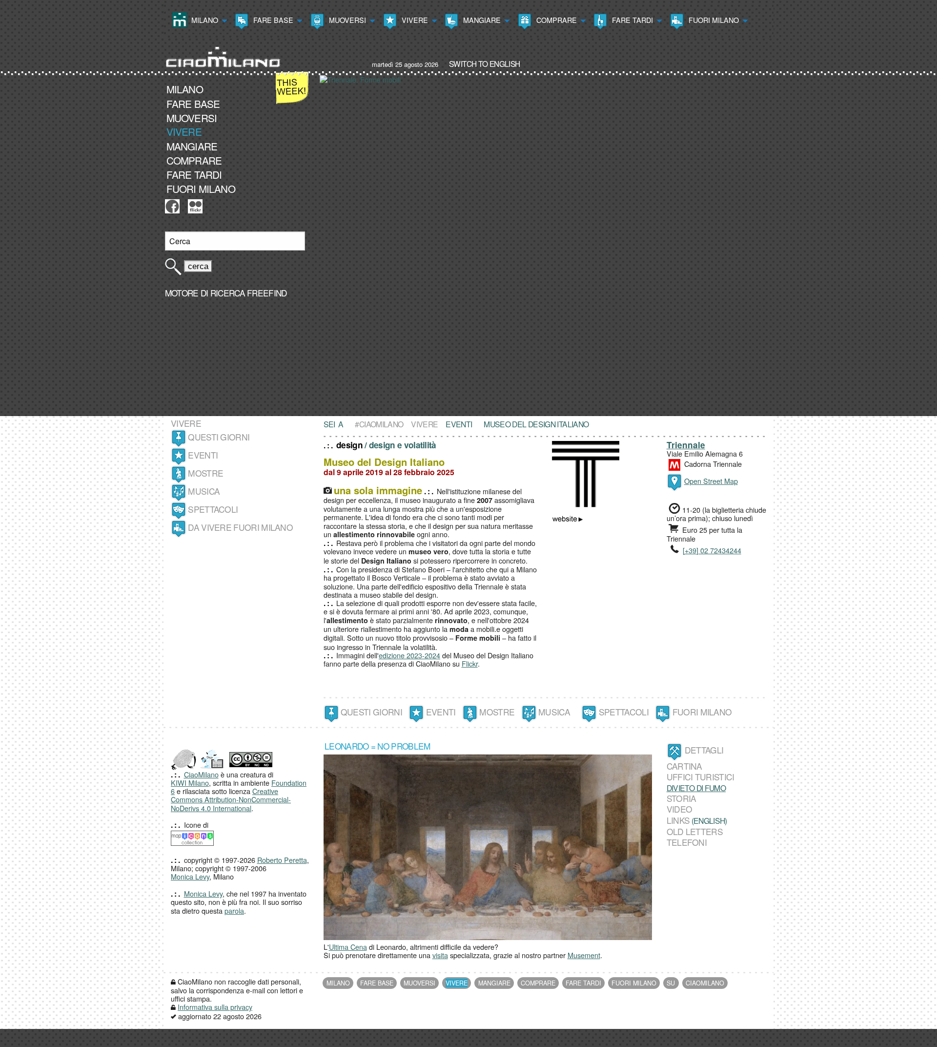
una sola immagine (378, 490)
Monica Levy (190, 876)
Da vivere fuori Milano (240, 527)
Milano (203, 20)
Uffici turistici (700, 777)
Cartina (684, 766)
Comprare (555, 20)
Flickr (470, 663)
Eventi (203, 455)
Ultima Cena (348, 947)
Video (680, 809)
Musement (584, 955)
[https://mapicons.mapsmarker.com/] (192, 837)
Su (671, 983)
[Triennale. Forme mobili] (547, 244)
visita (440, 955)
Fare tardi (631, 20)
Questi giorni (218, 437)
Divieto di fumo (696, 787)
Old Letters (695, 831)
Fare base (272, 20)
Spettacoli (213, 509)
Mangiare (481, 20)
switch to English (484, 63)
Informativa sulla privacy (215, 1007)
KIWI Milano (190, 782)
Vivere (414, 20)
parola (234, 910)
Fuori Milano (713, 20)
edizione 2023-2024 (409, 655)
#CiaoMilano (379, 424)
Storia (681, 798)
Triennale (686, 445)
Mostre (205, 473)
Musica (204, 491)
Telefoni (687, 842)
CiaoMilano (201, 774)
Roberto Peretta (282, 860)
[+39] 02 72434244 (712, 550)
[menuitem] (198, 21)
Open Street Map (711, 481)
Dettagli (704, 750)
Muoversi (346, 20)
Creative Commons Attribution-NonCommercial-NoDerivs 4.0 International (231, 799)
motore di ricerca (205, 293)
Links (678, 820)
